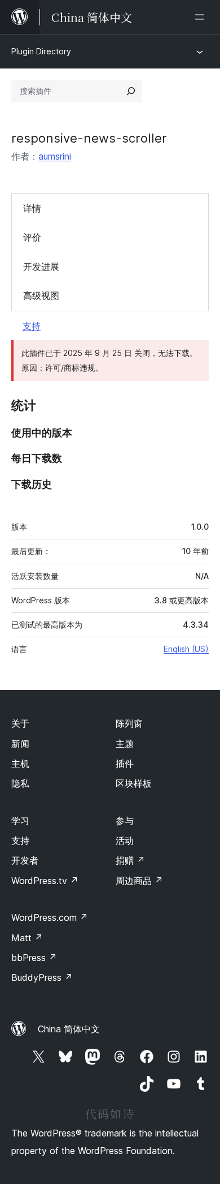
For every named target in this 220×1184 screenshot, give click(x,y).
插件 (125, 763)
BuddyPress (42, 977)
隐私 (20, 783)
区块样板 (134, 783)
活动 (125, 840)
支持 (32, 326)
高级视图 (41, 295)
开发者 (24, 860)
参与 (125, 820)
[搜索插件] (131, 91)
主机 (20, 763)
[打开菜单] (202, 17)
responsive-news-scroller (89, 138)
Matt (27, 937)
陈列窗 (129, 723)
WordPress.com (49, 917)
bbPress (34, 957)
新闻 (20, 743)
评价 (32, 237)
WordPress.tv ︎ (44, 880)
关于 (20, 723)
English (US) (186, 649)
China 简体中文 (69, 1029)
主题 (125, 743)
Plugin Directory (41, 51)
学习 (20, 820)
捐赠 (130, 860)
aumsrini (54, 156)
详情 (32, 208)
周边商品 (139, 880)
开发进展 (41, 266)
